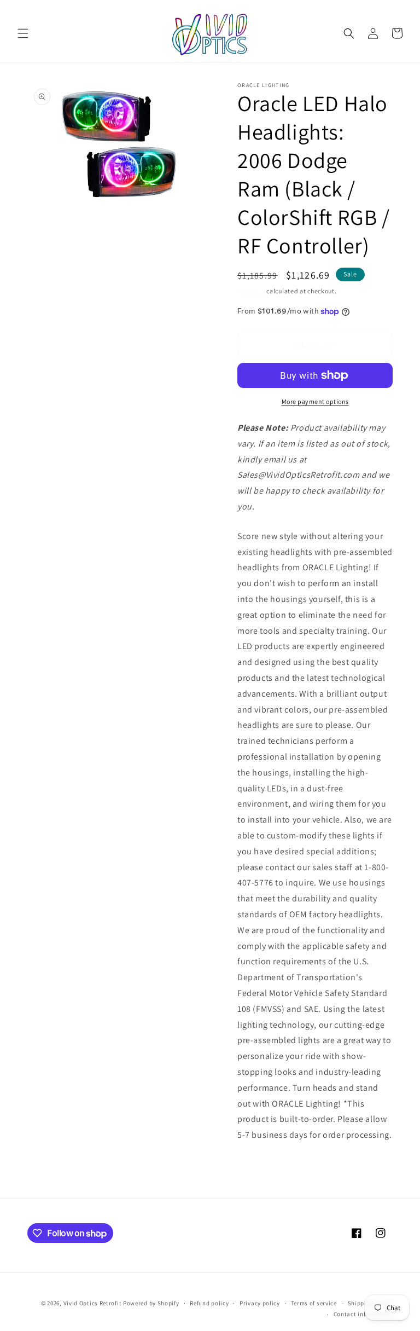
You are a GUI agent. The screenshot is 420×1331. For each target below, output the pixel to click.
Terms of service (314, 1303)
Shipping (251, 291)
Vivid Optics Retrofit (92, 1303)
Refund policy (209, 1303)
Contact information (363, 1314)
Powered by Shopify (151, 1303)
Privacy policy (260, 1303)
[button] (23, 33)
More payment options (315, 401)
